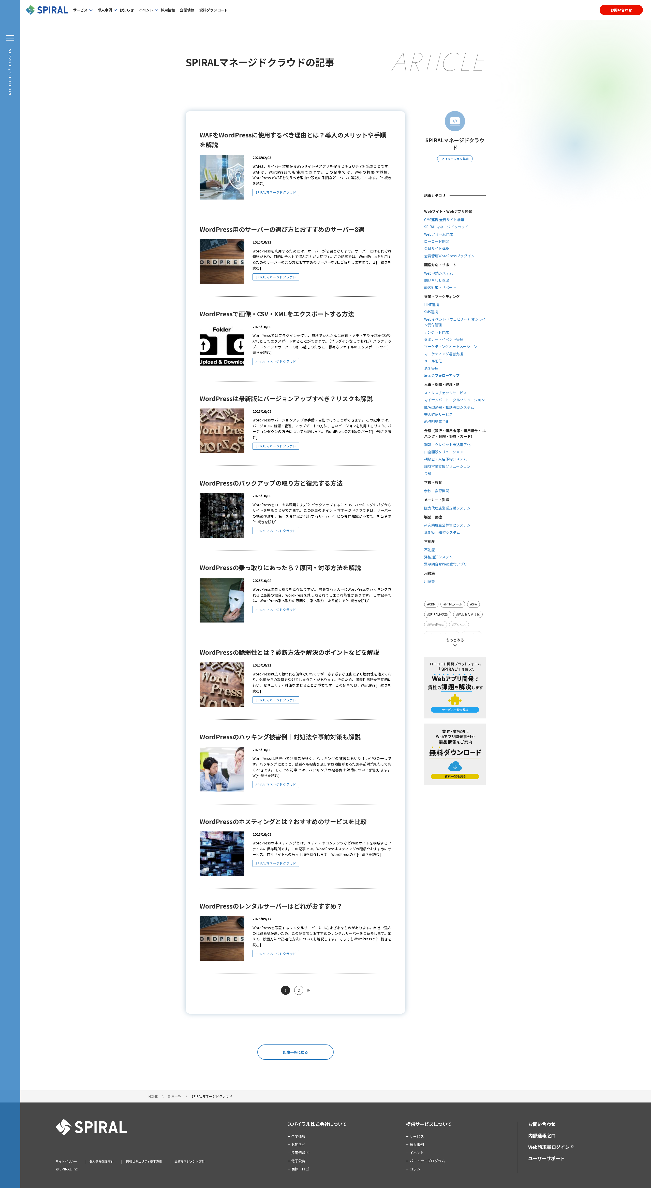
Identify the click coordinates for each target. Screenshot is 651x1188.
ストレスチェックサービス (445, 392)
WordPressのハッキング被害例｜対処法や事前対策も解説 (280, 736)
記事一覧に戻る (295, 1052)
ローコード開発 (436, 241)
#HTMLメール (452, 604)
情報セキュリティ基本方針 (144, 1161)
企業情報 (187, 9)
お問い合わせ (621, 9)
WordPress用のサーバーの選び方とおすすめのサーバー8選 (282, 229)
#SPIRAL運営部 (437, 614)
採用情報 (168, 9)
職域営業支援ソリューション (447, 466)
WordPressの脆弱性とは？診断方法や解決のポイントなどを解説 (289, 652)
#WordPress (435, 624)
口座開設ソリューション (443, 451)
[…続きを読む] (265, 521)
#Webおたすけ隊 (468, 614)
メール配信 (433, 360)
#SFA (473, 604)
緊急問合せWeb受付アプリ (445, 564)
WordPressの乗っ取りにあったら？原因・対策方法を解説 (280, 567)
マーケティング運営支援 (443, 353)
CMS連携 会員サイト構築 (444, 219)
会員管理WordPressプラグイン (449, 255)
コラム (415, 1168)
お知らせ (127, 9)
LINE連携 (431, 304)
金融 (427, 473)
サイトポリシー (66, 1161)
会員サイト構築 (436, 248)
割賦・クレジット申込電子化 (447, 444)
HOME (153, 1096)
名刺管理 (431, 368)
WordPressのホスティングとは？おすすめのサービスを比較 (283, 821)
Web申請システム (438, 273)
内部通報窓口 (542, 1135)
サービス (80, 9)
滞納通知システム (438, 556)
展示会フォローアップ (442, 375)
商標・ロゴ (300, 1168)
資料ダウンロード (213, 9)
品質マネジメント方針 (189, 1161)
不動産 (429, 549)
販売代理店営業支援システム (447, 508)
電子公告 (298, 1160)
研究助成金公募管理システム (447, 525)
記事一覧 (174, 1096)
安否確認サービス (438, 414)
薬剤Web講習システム (442, 532)
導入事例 (105, 9)
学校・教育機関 (436, 490)
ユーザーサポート (546, 1158)
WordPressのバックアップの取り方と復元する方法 (271, 482)
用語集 (429, 581)
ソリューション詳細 (455, 159)
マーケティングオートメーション (450, 346)
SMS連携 (431, 311)
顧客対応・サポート (440, 287)
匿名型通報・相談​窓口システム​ (449, 407)
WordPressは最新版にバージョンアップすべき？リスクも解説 (286, 398)
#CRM (431, 604)
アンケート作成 (436, 332)
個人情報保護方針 (101, 1161)
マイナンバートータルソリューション (454, 399)
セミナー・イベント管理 (443, 339)
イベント (146, 9)
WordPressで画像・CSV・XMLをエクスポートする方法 (277, 313)
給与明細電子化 (436, 421)
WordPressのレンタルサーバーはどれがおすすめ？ (271, 905)
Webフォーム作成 (438, 234)
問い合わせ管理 (436, 280)
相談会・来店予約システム (445, 458)
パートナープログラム (427, 1160)
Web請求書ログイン (549, 1146)
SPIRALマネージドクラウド (276, 192)
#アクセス (459, 624)
